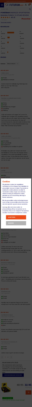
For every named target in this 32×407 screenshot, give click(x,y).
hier (6, 207)
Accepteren (11, 217)
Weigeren (11, 223)
